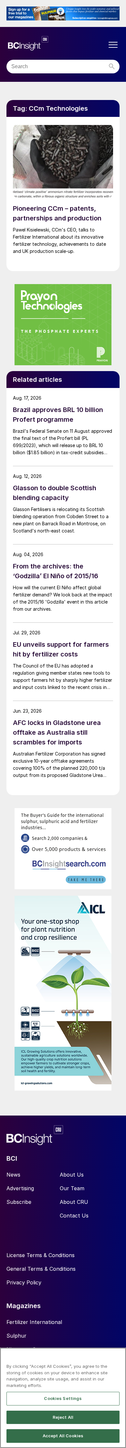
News (13, 1174)
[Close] (118, 1357)
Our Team (72, 1188)
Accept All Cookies (63, 1435)
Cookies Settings (63, 1398)
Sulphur (16, 1335)
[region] (63, 1398)
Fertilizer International (34, 1322)
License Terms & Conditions (40, 1255)
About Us (72, 1174)
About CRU (74, 1202)
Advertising (20, 1188)
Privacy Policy (23, 1282)
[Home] (56, 43)
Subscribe (18, 1202)
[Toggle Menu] (113, 44)
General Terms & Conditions (41, 1269)
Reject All (63, 1417)
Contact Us (74, 1215)
